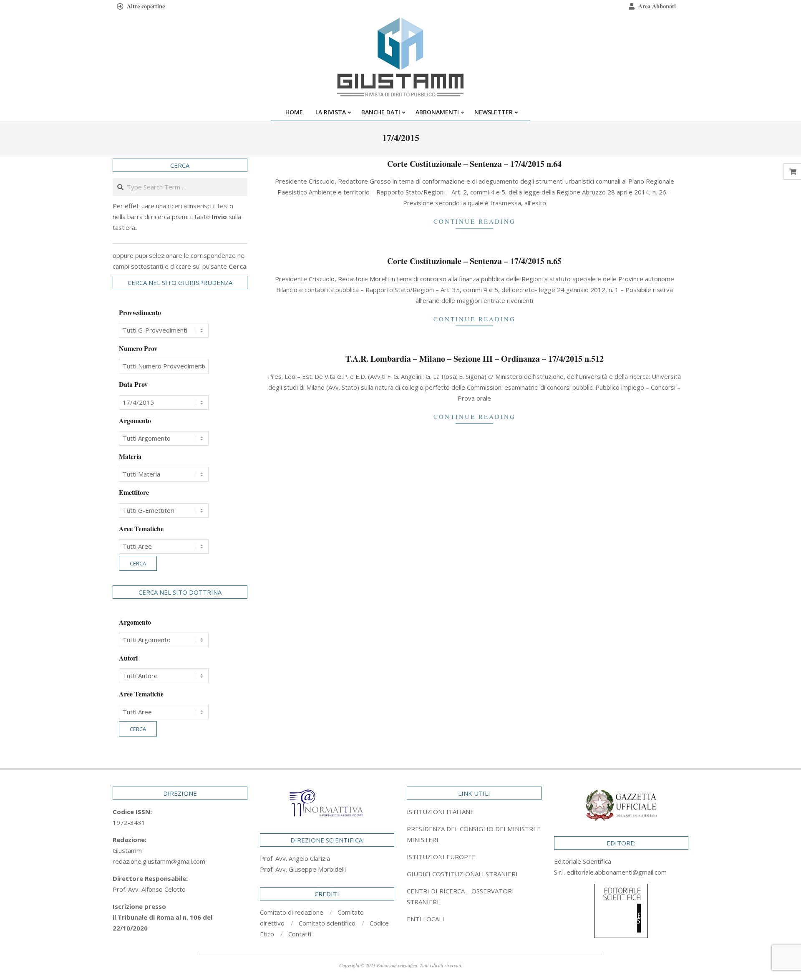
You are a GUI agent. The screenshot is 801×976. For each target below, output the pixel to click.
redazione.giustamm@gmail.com (159, 861)
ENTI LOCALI (425, 919)
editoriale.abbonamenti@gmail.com (617, 872)
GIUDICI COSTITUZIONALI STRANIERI (462, 874)
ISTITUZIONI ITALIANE (440, 811)
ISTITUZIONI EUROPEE (441, 856)
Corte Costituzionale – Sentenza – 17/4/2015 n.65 (474, 261)
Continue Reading (474, 221)
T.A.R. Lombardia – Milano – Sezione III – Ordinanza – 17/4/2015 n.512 (474, 359)
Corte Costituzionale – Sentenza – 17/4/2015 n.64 (474, 164)
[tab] (474, 834)
